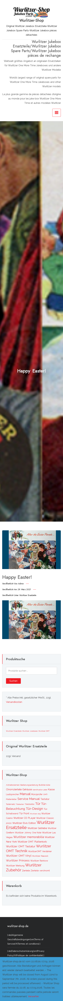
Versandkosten (14, 702)
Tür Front (24, 813)
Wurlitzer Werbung (15, 865)
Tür (37, 804)
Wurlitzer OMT (44, 731)
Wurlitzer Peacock (40, 856)
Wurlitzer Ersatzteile (27, 595)
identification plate (40, 790)
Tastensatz (10, 804)
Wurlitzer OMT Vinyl (18, 855)
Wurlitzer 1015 (35, 814)
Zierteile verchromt (40, 870)
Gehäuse (27, 789)
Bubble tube (44, 785)
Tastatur (44, 799)
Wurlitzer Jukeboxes (30, 731)
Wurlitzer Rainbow (39, 861)
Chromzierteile (14, 789)
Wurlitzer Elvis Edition (24, 823)
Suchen (13, 681)
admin (21, 583)
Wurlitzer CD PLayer (24, 818)
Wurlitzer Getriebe (37, 828)
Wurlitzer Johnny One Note (28, 832)
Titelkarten (20, 804)
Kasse (51, 789)
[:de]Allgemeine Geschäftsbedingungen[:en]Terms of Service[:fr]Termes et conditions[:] (25, 939)
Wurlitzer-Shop (31, 20)
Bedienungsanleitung (29, 785)
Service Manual (28, 799)
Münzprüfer (36, 794)
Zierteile (26, 870)
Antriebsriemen (13, 785)
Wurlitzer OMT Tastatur (20, 846)
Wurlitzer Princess (18, 860)
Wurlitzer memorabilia (28, 837)
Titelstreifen (29, 804)
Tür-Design (34, 808)
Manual (25, 794)
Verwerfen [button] (33, 996)
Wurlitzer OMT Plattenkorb (32, 841)
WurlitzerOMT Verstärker (40, 851)
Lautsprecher (12, 794)
